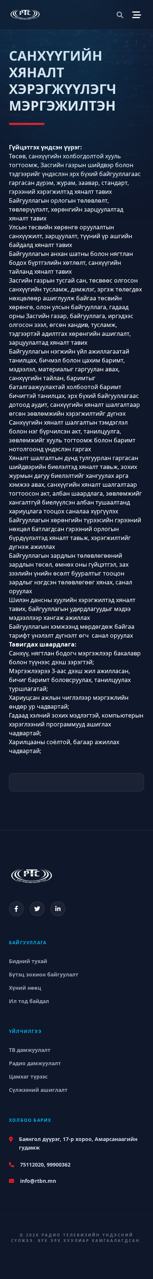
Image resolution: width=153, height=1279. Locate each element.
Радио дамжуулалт (35, 1063)
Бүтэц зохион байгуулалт (43, 974)
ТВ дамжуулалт (30, 1049)
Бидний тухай (28, 961)
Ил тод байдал (29, 1001)
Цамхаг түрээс (28, 1076)
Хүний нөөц (25, 987)
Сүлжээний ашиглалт (38, 1089)
